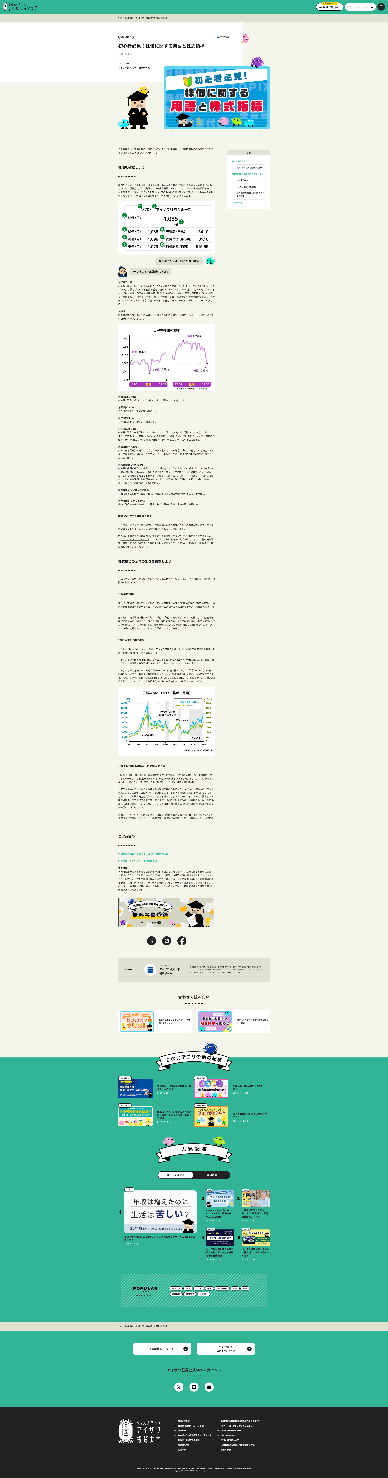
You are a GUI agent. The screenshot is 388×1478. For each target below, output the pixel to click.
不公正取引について (230, 1440)
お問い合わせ (184, 1420)
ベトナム (176, 1288)
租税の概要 (226, 1449)
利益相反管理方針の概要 (189, 1440)
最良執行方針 (184, 1444)
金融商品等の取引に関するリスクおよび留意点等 (143, 853)
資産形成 (190, 1294)
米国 (209, 1288)
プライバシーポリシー (231, 1430)
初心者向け (129, 18)
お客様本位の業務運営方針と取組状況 (194, 1435)
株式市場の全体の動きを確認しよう (247, 173)
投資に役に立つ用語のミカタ (249, 167)
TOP (120, 18)
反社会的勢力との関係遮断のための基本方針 (240, 1420)
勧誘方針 (182, 1449)
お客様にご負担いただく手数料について (138, 860)
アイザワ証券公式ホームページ (226, 1348)
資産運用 (176, 1294)
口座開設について (162, 1349)
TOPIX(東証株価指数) (246, 186)
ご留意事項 (237, 202)
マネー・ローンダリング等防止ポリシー (238, 1425)
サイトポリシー (228, 1435)
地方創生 (204, 1294)
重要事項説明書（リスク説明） (192, 1425)
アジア (199, 1288)
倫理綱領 (182, 1430)
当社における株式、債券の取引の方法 (237, 1444)
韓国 (245, 1288)
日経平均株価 (242, 180)
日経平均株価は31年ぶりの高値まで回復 (250, 194)
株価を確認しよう (240, 161)
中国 (235, 1288)
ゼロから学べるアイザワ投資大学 (20, 7)
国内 (188, 1288)
